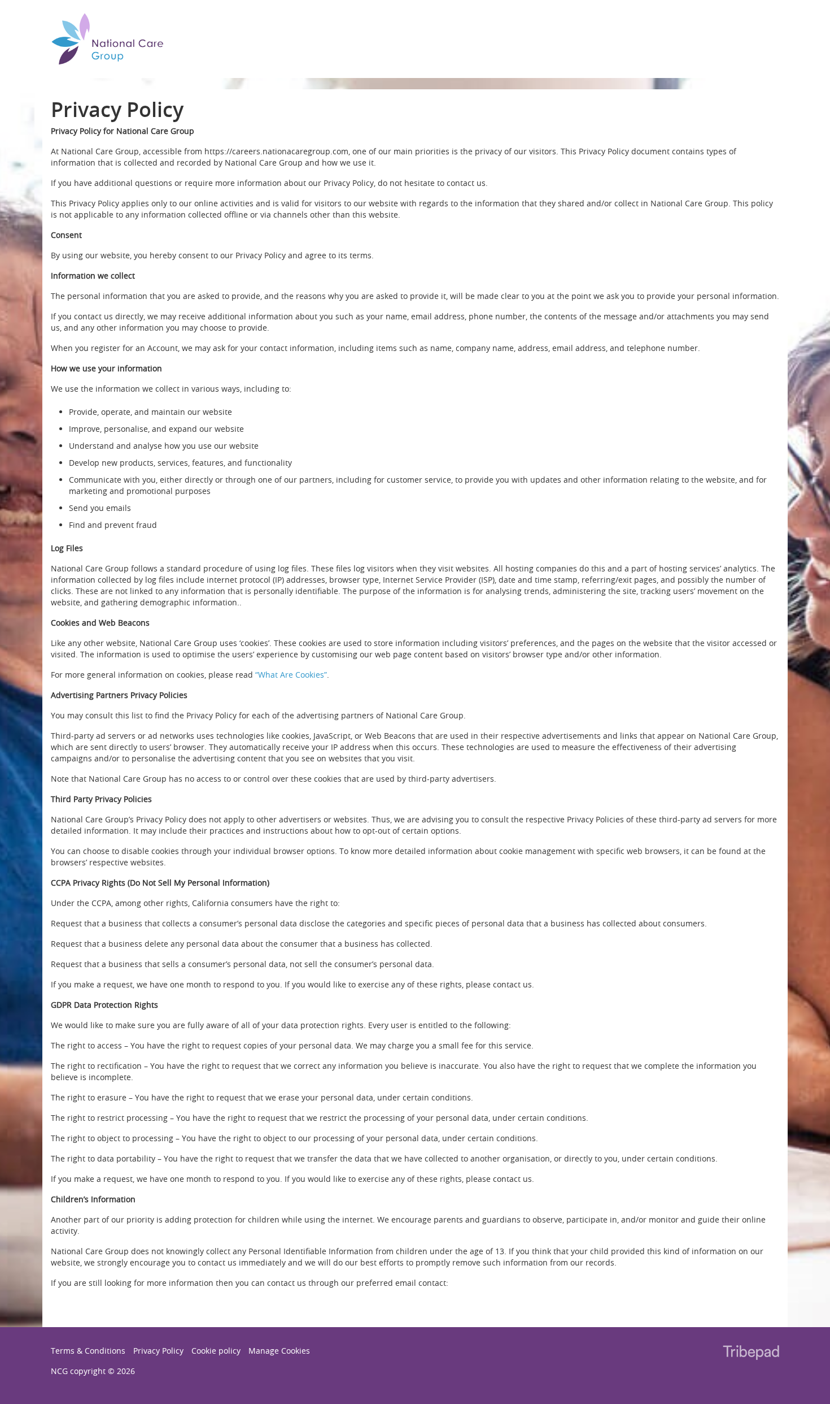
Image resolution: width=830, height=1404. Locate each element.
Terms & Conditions (88, 1350)
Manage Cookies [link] (279, 1350)
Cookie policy (216, 1350)
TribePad (751, 1353)
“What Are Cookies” (291, 674)
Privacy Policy (158, 1350)
